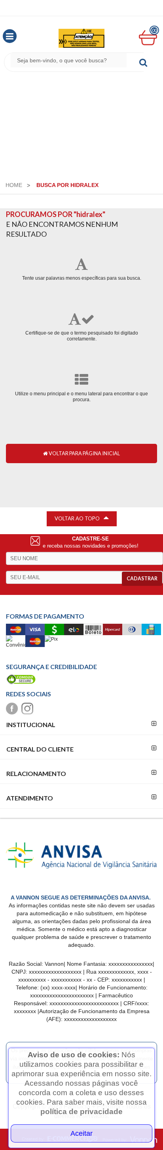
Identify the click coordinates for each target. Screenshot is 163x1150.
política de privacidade (81, 1111)
